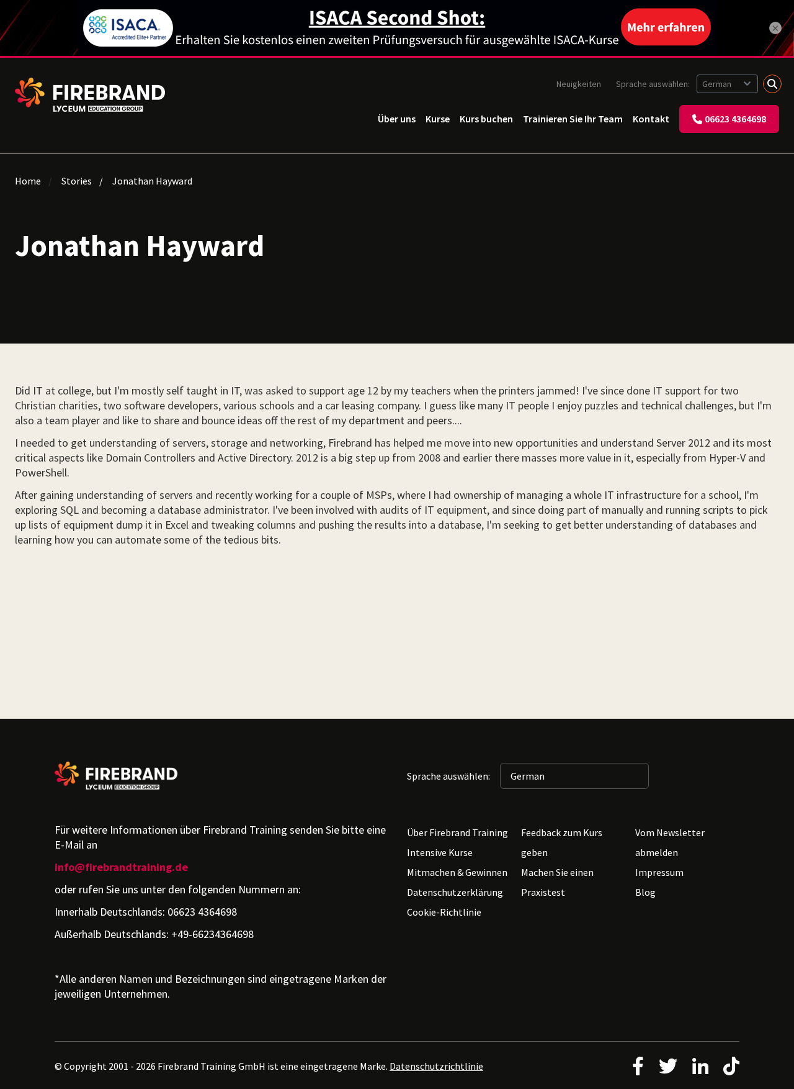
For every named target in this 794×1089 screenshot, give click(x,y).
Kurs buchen (486, 118)
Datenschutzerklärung (455, 892)
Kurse (438, 118)
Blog (645, 892)
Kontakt (651, 118)
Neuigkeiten (578, 83)
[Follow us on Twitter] (668, 1066)
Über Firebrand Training (457, 832)
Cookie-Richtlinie (444, 912)
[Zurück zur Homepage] (90, 95)
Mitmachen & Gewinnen (457, 872)
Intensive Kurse (440, 852)
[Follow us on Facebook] (638, 1066)
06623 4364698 (735, 118)
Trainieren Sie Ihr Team (573, 118)
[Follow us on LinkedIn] (700, 1066)
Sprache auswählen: (654, 83)
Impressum (659, 872)
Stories (76, 181)
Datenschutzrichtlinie (436, 1066)
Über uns (397, 118)
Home (28, 181)
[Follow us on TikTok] (731, 1066)
